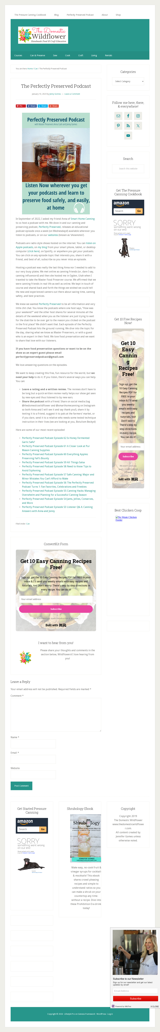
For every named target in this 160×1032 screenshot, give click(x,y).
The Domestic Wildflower (43, 35)
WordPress (101, 1014)
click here (33, 251)
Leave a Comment (72, 94)
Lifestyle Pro (69, 1014)
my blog (43, 247)
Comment (17, 695)
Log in (110, 1014)
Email (15, 752)
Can (28, 524)
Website (15, 768)
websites (53, 235)
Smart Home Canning (83, 218)
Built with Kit (56, 625)
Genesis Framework (86, 1014)
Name (15, 737)
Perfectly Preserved (50, 226)
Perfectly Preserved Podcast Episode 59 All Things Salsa (53, 462)
